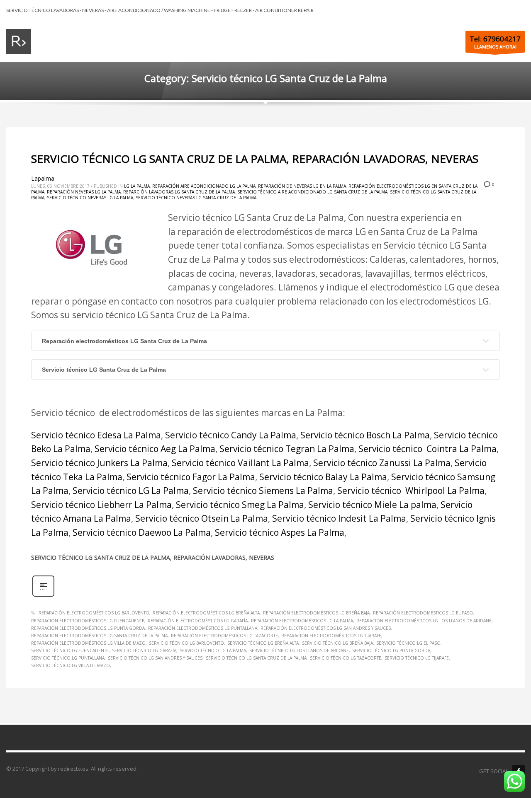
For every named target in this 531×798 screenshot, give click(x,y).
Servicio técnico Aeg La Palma (155, 449)
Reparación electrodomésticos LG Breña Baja (316, 613)
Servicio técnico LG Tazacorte (345, 658)
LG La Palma (137, 186)
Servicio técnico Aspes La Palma (279, 532)
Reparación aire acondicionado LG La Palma (204, 186)
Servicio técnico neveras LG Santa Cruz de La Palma (196, 198)
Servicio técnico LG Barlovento (186, 643)
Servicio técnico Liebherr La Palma (101, 504)
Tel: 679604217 (495, 39)
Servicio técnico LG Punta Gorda (391, 650)
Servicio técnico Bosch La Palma (365, 435)
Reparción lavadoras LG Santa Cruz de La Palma (179, 192)
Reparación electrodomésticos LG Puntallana (202, 628)
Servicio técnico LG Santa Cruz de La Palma (104, 369)
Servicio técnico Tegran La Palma (286, 449)
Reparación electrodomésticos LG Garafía (198, 621)
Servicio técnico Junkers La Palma (99, 463)
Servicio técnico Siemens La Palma (263, 490)
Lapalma (42, 178)
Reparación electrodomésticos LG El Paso (423, 613)
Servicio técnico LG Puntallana (68, 658)
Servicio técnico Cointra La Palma (427, 449)
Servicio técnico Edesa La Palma (96, 435)
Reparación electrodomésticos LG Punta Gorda (88, 628)
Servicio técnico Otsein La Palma (201, 518)
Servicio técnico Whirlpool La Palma (411, 490)
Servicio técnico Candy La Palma (230, 435)
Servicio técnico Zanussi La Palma (382, 463)
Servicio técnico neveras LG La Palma (90, 198)
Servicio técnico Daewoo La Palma (142, 532)
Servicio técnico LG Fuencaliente (70, 650)
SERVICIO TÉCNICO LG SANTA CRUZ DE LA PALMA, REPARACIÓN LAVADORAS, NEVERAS (254, 158)
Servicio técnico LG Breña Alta (263, 643)
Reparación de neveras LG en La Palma (302, 186)
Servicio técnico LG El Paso (408, 643)
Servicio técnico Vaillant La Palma (240, 463)
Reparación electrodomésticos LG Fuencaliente (87, 621)
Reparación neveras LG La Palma (84, 192)
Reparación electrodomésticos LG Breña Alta (206, 613)
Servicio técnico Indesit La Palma (339, 518)
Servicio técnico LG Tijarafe (417, 658)
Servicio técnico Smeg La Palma (240, 504)
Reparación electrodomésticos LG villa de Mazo (88, 643)
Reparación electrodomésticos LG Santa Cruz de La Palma (124, 341)
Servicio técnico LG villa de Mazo (70, 665)
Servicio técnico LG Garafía (144, 650)
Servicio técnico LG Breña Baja (337, 643)
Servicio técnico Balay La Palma (323, 477)
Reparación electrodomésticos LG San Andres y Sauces (326, 628)
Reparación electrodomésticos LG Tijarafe (331, 635)
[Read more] (43, 596)
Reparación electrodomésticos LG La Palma (302, 621)
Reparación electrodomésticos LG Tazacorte (224, 635)
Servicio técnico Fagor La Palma (191, 477)
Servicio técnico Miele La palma (372, 504)
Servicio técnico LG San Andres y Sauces (155, 658)
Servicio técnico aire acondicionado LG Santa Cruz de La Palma (312, 192)
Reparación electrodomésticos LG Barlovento (94, 613)
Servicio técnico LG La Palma (131, 490)
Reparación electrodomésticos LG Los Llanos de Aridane (424, 621)
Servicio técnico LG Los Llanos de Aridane (299, 650)
